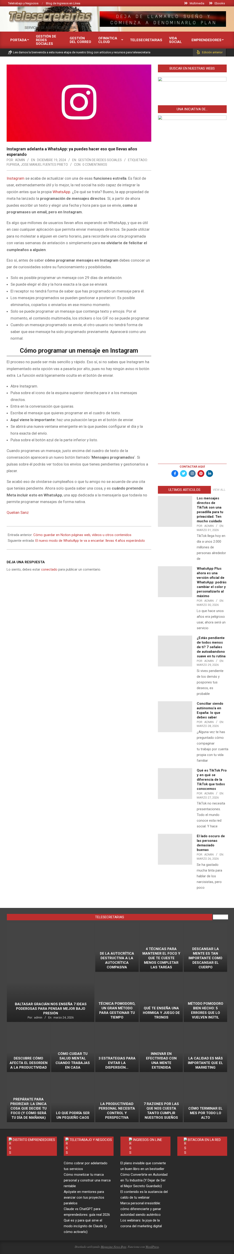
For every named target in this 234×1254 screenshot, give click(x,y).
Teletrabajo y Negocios (90, 1140)
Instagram (15, 178)
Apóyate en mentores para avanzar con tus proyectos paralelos (84, 1197)
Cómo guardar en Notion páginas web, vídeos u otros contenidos (82, 535)
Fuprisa (13, 164)
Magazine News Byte (113, 1247)
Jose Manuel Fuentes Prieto (44, 164)
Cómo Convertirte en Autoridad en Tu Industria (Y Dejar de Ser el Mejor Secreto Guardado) (144, 1180)
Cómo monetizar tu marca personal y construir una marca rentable (87, 1180)
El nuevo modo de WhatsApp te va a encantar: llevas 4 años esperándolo (90, 541)
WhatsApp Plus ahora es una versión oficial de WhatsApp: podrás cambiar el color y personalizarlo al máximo (211, 582)
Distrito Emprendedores (34, 1140)
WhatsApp (61, 192)
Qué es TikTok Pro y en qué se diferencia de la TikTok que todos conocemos (212, 779)
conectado (49, 569)
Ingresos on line (147, 1140)
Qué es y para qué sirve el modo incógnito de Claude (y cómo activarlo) (85, 1226)
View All (219, 489)
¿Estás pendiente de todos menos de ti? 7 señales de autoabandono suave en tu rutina (211, 647)
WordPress (152, 1247)
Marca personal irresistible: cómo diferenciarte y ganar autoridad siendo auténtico (140, 1209)
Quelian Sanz (18, 512)
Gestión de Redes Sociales (100, 160)
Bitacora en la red (204, 1140)
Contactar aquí (192, 466)
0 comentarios (94, 164)
